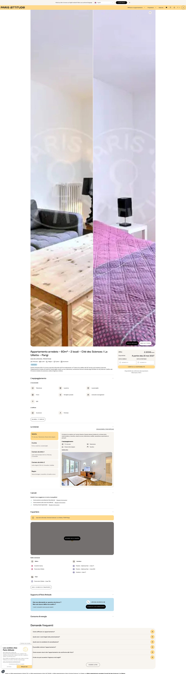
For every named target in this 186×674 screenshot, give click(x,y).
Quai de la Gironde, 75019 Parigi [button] (41, 358)
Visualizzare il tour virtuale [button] (105, 429)
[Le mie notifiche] (174, 7)
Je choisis (9, 666)
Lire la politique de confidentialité (11, 661)
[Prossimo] (153, 178)
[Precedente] (33, 178)
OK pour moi (24, 666)
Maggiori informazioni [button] (62, 500)
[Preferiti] (166, 7)
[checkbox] (150, 12)
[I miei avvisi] (170, 7)
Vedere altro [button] (65, 449)
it (177, 7)
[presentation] (136, 7)
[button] (3, 671)
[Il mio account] (183, 7)
